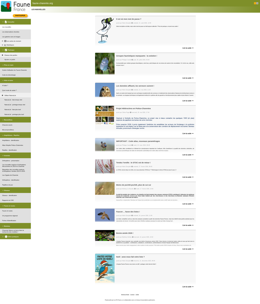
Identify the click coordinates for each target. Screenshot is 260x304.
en (257, 3)
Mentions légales (125, 294)
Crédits (137, 294)
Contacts (132, 294)
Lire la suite (187, 48)
